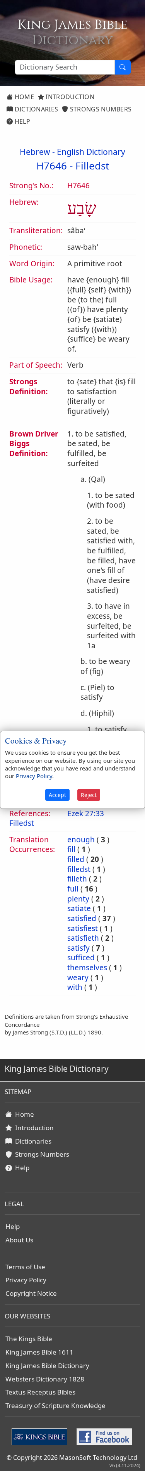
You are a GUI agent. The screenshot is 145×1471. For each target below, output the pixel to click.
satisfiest (82, 928)
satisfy (78, 948)
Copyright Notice (31, 1293)
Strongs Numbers (100, 109)
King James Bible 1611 (39, 1352)
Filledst (92, 166)
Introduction (69, 97)
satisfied (81, 918)
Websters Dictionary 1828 (44, 1379)
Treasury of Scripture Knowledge (55, 1405)
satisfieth (83, 938)
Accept (57, 795)
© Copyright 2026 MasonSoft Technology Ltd (72, 1457)
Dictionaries (35, 109)
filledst (78, 869)
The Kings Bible (28, 1338)
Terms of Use (25, 1266)
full (72, 889)
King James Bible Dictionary (47, 1365)
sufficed (81, 958)
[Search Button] (122, 67)
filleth (77, 879)
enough (81, 840)
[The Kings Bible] (41, 1436)
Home (23, 97)
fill (71, 849)
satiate (79, 908)
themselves (87, 968)
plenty (78, 899)
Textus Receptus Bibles (40, 1392)
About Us (19, 1239)
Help (21, 121)
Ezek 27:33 (85, 814)
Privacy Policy (25, 1279)
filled (75, 859)
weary (78, 978)
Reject (89, 795)
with (74, 987)
